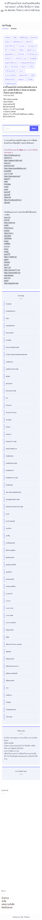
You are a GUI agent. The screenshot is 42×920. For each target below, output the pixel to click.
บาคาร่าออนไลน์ (10, 75)
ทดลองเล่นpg (10, 579)
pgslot (6, 241)
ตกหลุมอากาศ (6, 833)
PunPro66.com (32, 54)
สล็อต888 (7, 236)
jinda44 (6, 230)
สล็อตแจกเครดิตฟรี (11, 673)
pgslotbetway (9, 275)
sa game (5, 817)
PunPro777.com (21, 58)
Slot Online (14, 67)
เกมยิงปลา (21, 79)
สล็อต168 (7, 197)
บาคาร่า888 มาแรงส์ (11, 751)
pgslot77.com (31, 50)
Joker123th (16, 802)
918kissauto (10, 311)
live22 (6, 186)
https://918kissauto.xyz (12, 155)
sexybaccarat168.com (27, 62)
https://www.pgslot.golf (12, 176)
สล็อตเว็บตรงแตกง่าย (12, 666)
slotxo (6, 249)
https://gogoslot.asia (11, 283)
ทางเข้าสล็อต (5, 838)
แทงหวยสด (29, 873)
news (8, 376)
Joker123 (29, 41)
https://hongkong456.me (12, 200)
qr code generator (13, 492)
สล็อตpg (8, 652)
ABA (15, 37)
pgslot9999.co (9, 54)
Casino (7, 41)
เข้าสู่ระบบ (5, 898)
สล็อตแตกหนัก (10, 680)
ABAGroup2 (24, 37)
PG (6, 50)
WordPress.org (7, 907)
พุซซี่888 (7, 243)
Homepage (5, 28)
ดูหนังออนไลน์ (9, 165)
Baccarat (34, 37)
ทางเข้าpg (9, 594)
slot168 (6, 220)
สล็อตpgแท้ (18, 854)
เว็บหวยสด (9, 717)
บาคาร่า (21, 71)
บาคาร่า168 (8, 173)
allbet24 (7, 262)
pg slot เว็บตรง (11, 412)
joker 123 (7, 267)
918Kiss (7, 37)
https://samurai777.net (12, 270)
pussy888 (7, 171)
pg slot (6, 264)
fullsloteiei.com (17, 41)
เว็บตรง (14, 873)
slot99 (6, 225)
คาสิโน (31, 67)
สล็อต (33, 75)
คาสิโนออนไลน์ (10, 71)
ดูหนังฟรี (7, 192)
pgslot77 (7, 179)
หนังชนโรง (8, 157)
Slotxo (23, 67)
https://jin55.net (9, 222)
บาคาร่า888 (9, 615)
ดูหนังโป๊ (7, 254)
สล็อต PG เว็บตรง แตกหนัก (14, 644)
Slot (6, 67)
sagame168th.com (11, 62)
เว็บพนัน (30, 79)
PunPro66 (20, 54)
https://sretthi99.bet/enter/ (16, 354)
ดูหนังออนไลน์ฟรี (11, 565)
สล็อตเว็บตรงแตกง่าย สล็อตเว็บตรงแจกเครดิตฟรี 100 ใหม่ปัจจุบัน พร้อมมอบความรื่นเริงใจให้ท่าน (21, 756)
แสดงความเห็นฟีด (8, 904)
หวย (7, 688)
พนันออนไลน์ (23, 75)
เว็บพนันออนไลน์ (10, 83)
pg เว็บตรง (18, 812)
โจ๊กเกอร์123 (5, 878)
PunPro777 (8, 58)
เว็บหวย (21, 873)
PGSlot (21, 50)
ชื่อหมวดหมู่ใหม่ (10, 550)
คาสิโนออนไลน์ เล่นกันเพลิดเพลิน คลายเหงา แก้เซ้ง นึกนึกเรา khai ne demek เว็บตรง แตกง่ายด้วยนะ (22, 6)
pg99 (6, 181)
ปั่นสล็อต (30, 844)
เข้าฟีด (4, 901)
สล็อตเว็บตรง (8, 228)
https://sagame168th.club (13, 160)
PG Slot (13, 50)
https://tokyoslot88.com (12, 272)
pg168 (8, 427)
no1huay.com (32, 46)
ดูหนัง (6, 189)
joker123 (7, 163)
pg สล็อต (9, 420)
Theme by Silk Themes (21, 917)
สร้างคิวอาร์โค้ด (16, 849)
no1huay (21, 46)
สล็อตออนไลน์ (9, 79)
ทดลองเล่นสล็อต (10, 586)
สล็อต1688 (35, 849)
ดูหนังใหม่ (9, 572)
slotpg (6, 251)
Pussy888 (33, 58)
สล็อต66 (7, 202)
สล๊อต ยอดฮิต (9, 743)
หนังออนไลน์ (5, 873)
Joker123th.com (10, 46)
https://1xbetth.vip (10, 257)
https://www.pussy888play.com (15, 168)
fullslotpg (7, 184)
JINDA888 (8, 238)
